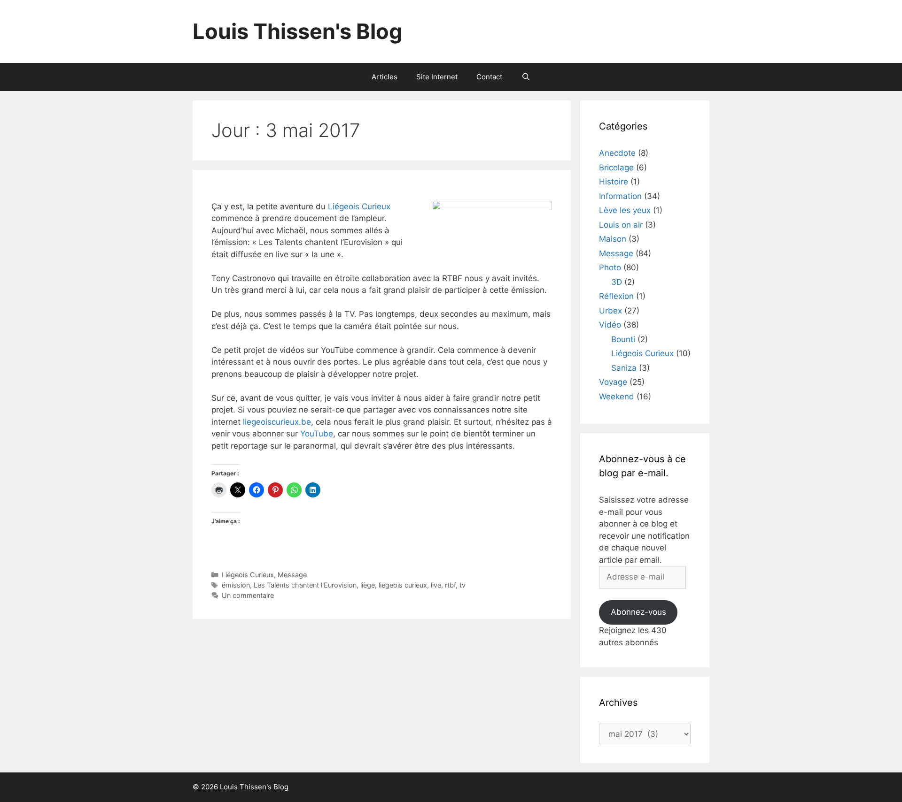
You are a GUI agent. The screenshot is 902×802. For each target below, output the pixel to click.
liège (367, 585)
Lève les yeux (625, 210)
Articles (384, 76)
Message (292, 575)
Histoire (613, 181)
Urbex (610, 310)
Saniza (624, 368)
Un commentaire (248, 595)
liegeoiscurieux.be (277, 422)
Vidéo (610, 324)
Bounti (623, 339)
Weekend (616, 396)
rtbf (450, 585)
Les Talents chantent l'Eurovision (305, 585)
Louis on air (621, 224)
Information (620, 196)
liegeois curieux (403, 585)
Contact (489, 76)
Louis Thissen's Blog (298, 31)
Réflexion (616, 296)
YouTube (316, 433)
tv (462, 585)
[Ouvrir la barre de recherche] (525, 77)
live (436, 585)
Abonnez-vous (638, 612)
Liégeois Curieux (359, 206)
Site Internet (437, 76)
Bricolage (616, 167)
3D (616, 282)
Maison (612, 239)
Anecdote (617, 153)
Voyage (613, 382)
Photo (610, 267)
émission (236, 585)
